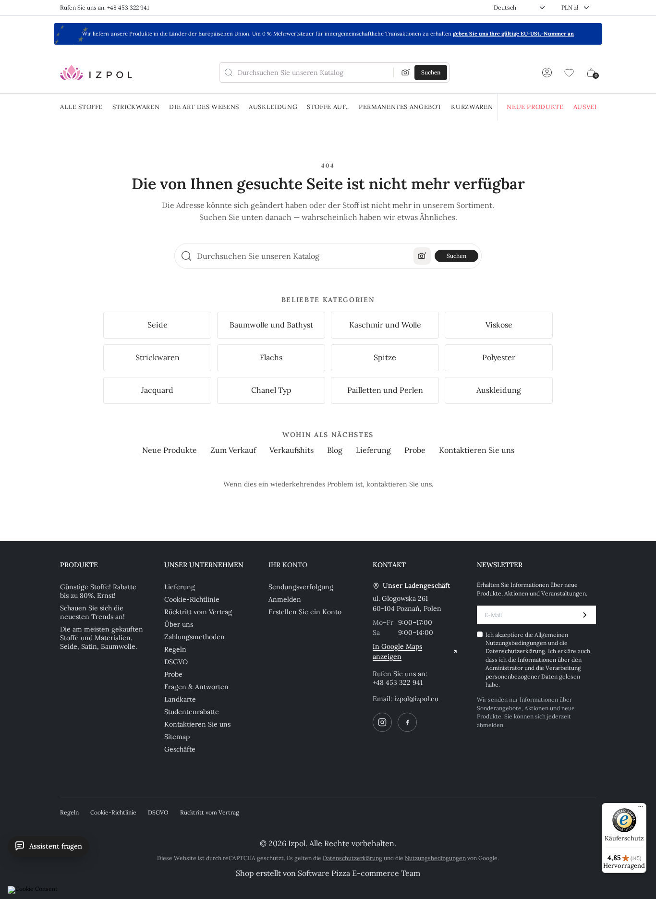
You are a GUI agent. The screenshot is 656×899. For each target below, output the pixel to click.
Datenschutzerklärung (352, 858)
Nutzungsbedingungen (435, 858)
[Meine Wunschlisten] (569, 72)
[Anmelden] (547, 72)
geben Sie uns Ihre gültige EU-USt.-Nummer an (513, 33)
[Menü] (640, 808)
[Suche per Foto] (405, 72)
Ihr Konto (287, 564)
